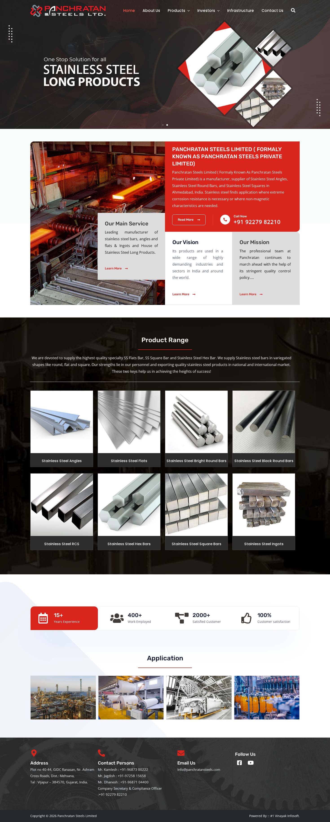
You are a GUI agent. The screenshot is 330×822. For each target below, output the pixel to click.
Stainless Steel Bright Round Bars (197, 460)
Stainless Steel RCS (61, 544)
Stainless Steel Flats (129, 460)
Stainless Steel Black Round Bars (263, 460)
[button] (293, 10)
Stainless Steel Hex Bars (129, 544)
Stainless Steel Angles (62, 460)
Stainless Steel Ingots (264, 544)
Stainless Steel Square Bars (196, 544)
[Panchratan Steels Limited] (68, 10)
